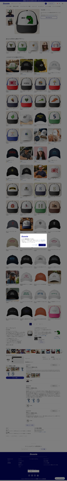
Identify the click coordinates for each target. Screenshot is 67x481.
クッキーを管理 (34, 245)
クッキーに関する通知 (41, 240)
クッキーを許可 (42, 245)
